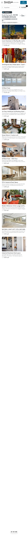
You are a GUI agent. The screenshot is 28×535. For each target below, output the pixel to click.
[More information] (17, 22)
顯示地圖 (15, 531)
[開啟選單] (2, 2)
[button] (16, 85)
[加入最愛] (24, 26)
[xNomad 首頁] (8, 2)
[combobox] (22, 15)
